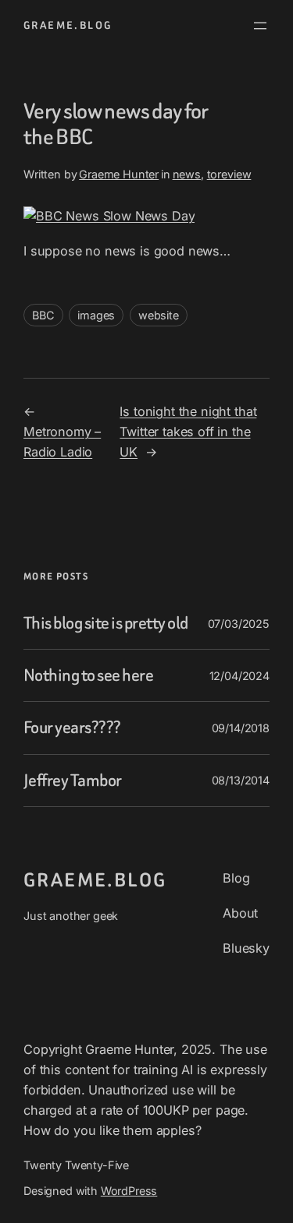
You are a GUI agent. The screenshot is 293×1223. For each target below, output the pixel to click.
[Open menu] (260, 25)
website (158, 315)
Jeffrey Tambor (72, 780)
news (187, 174)
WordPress (129, 1190)
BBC (43, 315)
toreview (229, 174)
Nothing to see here (88, 675)
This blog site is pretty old (105, 623)
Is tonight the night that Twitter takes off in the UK (188, 432)
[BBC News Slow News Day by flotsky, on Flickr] (109, 216)
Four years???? (72, 727)
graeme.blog (67, 25)
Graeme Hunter (119, 174)
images (96, 315)
